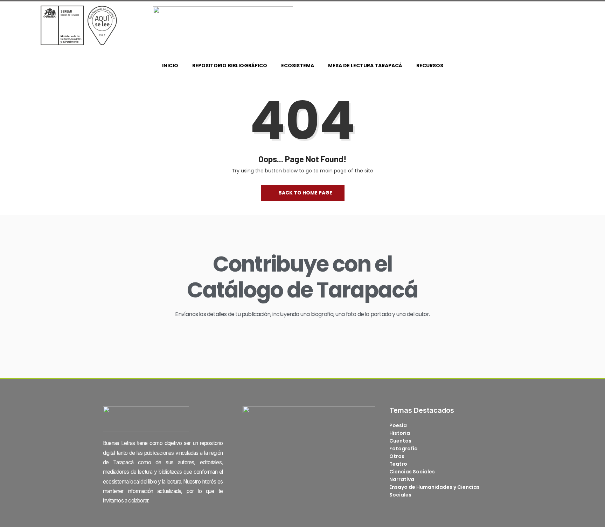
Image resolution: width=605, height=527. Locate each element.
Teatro (398, 463)
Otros (396, 456)
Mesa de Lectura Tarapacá (365, 65)
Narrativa (401, 479)
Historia (399, 433)
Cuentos (400, 440)
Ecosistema (297, 65)
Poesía (398, 425)
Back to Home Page (305, 192)
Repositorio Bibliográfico (229, 65)
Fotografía (403, 448)
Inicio (170, 65)
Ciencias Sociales (412, 471)
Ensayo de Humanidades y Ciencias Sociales (434, 491)
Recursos (429, 65)
